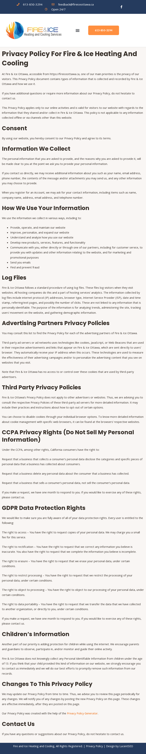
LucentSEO (126, 746)
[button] (77, 30)
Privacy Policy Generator (82, 713)
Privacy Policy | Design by (102, 746)
